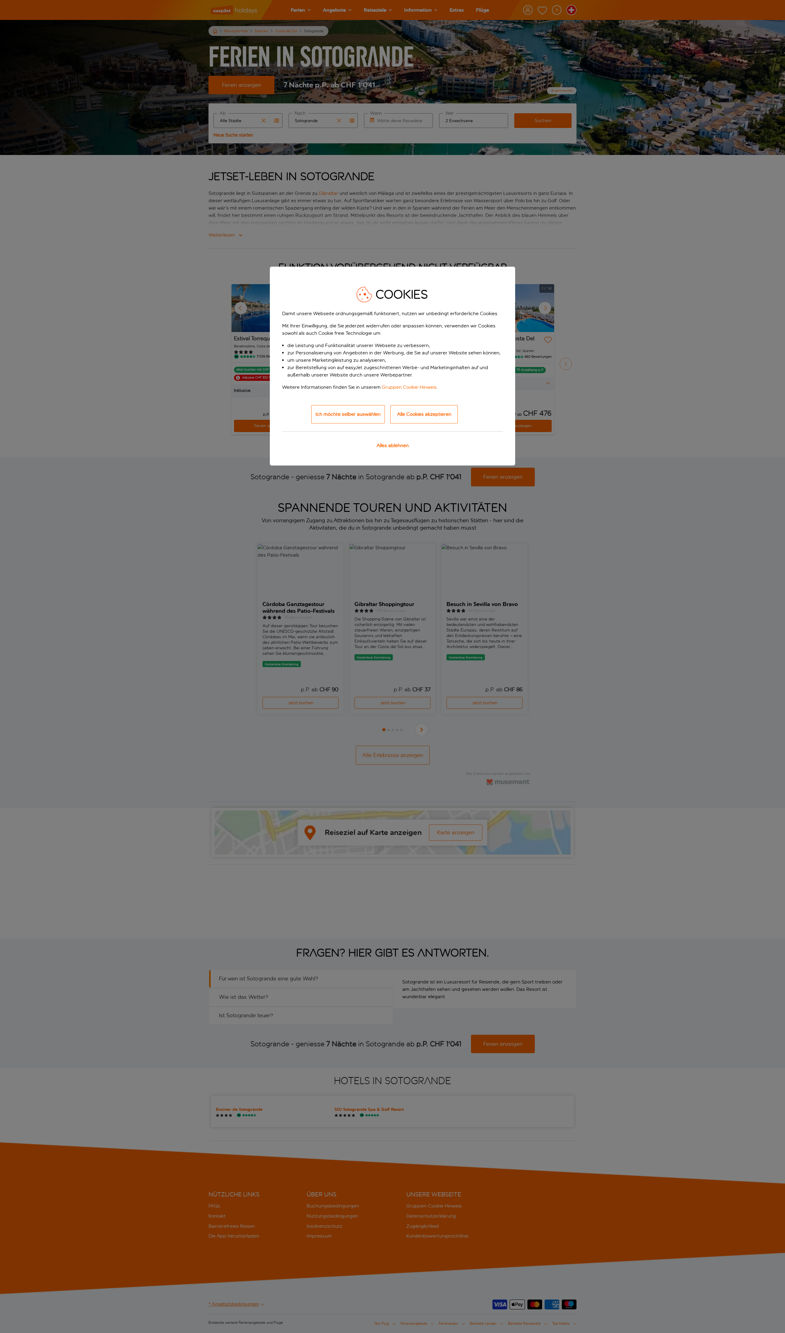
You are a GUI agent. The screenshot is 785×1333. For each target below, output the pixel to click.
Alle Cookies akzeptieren (424, 414)
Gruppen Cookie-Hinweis (409, 387)
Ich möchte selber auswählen (348, 414)
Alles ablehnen (393, 445)
